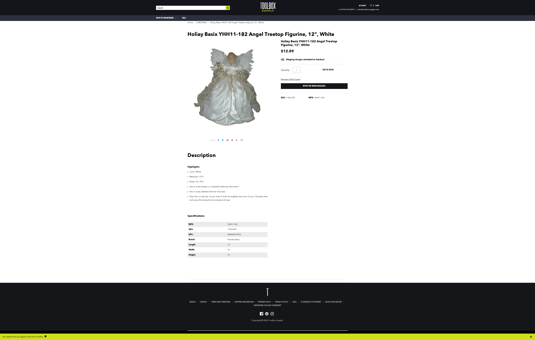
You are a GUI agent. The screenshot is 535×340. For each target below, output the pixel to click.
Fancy (232, 140)
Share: (213, 140)
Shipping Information (244, 302)
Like (218, 140)
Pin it (227, 140)
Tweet (223, 140)
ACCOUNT (362, 6)
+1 (237, 140)
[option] (228, 84)
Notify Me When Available (314, 86)
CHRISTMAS (201, 23)
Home (190, 23)
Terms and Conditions (220, 302)
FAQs (294, 302)
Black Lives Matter (333, 302)
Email (242, 140)
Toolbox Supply (275, 320)
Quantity (285, 70)
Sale (184, 18)
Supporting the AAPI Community (267, 305)
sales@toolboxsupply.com (368, 9)
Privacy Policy (281, 302)
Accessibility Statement (311, 302)
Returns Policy (264, 302)
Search (192, 302)
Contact (203, 302)
